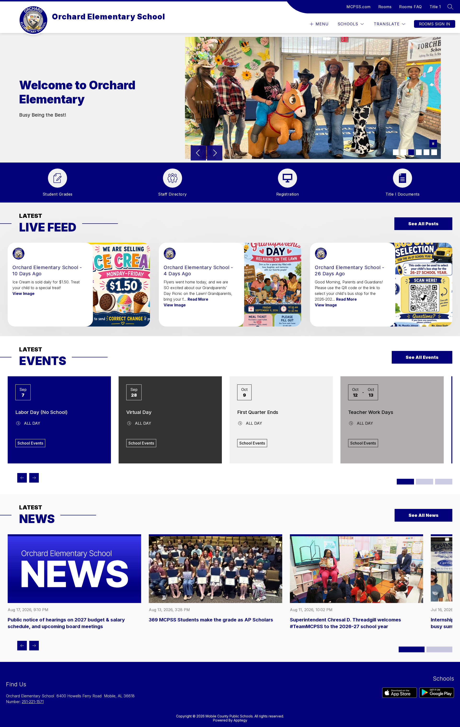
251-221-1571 (33, 701)
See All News (423, 515)
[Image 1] (396, 152)
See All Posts (423, 223)
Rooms (385, 6)
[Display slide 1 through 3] (412, 649)
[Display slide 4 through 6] (439, 649)
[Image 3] (411, 152)
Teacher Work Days (370, 412)
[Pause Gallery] (433, 144)
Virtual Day (139, 412)
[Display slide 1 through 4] (405, 482)
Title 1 (435, 6)
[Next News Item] (34, 645)
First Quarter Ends (257, 412)
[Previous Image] (198, 153)
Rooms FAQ (410, 6)
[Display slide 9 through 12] (443, 482)
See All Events (422, 357)
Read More (198, 299)
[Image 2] (403, 152)
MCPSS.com (358, 6)
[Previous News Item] (22, 645)
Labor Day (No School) (41, 412)
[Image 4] (419, 152)
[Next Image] (214, 153)
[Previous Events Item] (22, 478)
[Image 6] (434, 152)
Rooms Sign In (434, 24)
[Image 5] (426, 152)
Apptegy (240, 720)
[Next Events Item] (34, 478)
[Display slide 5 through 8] (424, 482)
